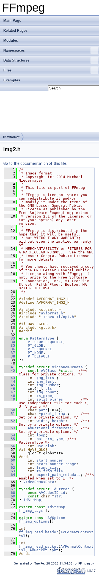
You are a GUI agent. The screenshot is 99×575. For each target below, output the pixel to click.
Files (7, 70)
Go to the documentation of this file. (35, 163)
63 (9, 471)
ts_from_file (50, 471)
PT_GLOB (35, 345)
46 (9, 388)
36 (9, 349)
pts (48, 388)
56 (9, 446)
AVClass (48, 371)
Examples (11, 80)
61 (9, 464)
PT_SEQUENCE (40, 349)
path (43, 410)
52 (9, 421)
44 (9, 381)
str (57, 496)
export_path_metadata (59, 475)
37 (9, 353)
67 (9, 489)
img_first (46, 378)
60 (9, 460)
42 (9, 371)
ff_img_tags (31, 510)
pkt (55, 550)
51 (9, 414)
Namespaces (14, 50)
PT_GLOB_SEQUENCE (45, 342)
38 (9, 356)
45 (9, 385)
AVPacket (38, 550)
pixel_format (54, 414)
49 (9, 399)
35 (9, 345)
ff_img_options (34, 521)
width (42, 421)
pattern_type (50, 439)
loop (41, 435)
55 (9, 439)
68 (9, 493)
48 (9, 396)
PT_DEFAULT (39, 356)
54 (9, 435)
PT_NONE (35, 353)
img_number (48, 385)
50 (9, 410)
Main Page (12, 20)
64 (9, 475)
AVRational (39, 428)
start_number (50, 460)
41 (9, 367)
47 (9, 392)
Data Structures (16, 60)
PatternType (42, 338)
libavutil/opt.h (57, 317)
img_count (46, 392)
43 (9, 378)
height (58, 421)
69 (9, 496)
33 (9, 338)
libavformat (11, 137)
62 (9, 467)
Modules (10, 40)
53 (9, 428)
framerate (62, 428)
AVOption (56, 518)
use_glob (45, 446)
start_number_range (56, 464)
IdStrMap (61, 489)
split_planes (50, 399)
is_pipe (44, 396)
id (63, 493)
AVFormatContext (77, 532)
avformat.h (52, 313)
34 (9, 342)
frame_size (48, 467)
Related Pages (15, 30)
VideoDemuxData (67, 367)
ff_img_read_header (38, 532)
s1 (23, 536)
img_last (45, 381)
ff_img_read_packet (38, 546)
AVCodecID (49, 493)
